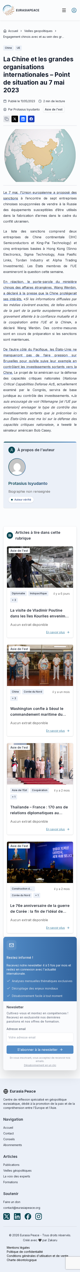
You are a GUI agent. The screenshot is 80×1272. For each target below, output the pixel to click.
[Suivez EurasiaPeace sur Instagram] (38, 1216)
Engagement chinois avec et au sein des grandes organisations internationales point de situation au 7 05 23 (34, 36)
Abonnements (12, 1145)
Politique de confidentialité (25, 1251)
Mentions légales (18, 1247)
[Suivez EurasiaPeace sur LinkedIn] (17, 1216)
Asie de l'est (54, 109)
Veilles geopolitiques (38, 31)
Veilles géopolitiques (17, 1170)
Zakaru (52, 1240)
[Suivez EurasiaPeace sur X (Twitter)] (6, 1216)
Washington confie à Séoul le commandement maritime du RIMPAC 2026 (36, 714)
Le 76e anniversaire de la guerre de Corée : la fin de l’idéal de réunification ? (40, 911)
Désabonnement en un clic (40, 1065)
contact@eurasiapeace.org (21, 1207)
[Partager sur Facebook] (31, 119)
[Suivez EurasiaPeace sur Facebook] (28, 1216)
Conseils (9, 1139)
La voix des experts (16, 1176)
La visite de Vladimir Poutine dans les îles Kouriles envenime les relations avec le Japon (38, 616)
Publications (11, 1164)
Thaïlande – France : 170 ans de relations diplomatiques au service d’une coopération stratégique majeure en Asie (39, 816)
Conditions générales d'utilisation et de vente (37, 1256)
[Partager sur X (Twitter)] (14, 119)
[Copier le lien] (6, 119)
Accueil (13, 31)
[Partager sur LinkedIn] (23, 119)
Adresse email (16, 1029)
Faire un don (11, 1202)
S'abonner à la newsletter (37, 1050)
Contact (8, 1133)
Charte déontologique (22, 1260)
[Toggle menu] (64, 10)
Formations (10, 1182)
